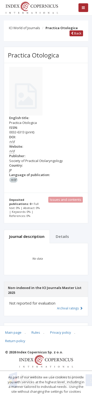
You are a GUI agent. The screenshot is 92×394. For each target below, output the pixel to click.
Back (77, 33)
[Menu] (83, 7)
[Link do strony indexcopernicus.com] (46, 360)
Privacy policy (60, 332)
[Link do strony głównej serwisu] (31, 7)
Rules (35, 332)
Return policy (15, 341)
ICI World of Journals (24, 28)
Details (62, 236)
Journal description (26, 236)
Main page (13, 332)
